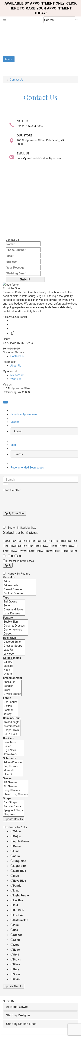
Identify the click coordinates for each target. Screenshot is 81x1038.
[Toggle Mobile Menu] (5, 402)
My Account (17, 375)
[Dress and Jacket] (14, 609)
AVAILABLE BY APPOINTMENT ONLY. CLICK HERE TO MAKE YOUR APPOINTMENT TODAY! (41, 8)
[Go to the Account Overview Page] (4, 19)
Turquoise (19, 861)
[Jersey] (10, 714)
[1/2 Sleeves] (15, 782)
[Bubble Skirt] (15, 622)
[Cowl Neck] (13, 742)
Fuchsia (18, 915)
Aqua (16, 856)
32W (49, 551)
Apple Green (21, 841)
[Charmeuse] (10, 702)
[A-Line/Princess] (13, 762)
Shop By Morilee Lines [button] (21, 1024)
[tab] (44, 431)
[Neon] (8, 670)
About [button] (17, 431)
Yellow (17, 831)
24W (14, 551)
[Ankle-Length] (12, 722)
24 (13, 546)
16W (54, 546)
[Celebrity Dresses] (15, 626)
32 (38, 546)
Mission (15, 422)
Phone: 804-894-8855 (30, 126)
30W (40, 551)
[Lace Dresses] (14, 613)
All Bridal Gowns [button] (17, 1006)
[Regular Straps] (13, 806)
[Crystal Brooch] (12, 694)
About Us (15, 365)
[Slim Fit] (13, 774)
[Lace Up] (14, 650)
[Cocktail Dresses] (19, 593)
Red (15, 930)
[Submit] (76, 19)
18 (69, 541)
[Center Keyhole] (15, 629)
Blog (13, 445)
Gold (16, 954)
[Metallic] (8, 666)
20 (75, 541)
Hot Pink (18, 910)
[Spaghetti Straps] (13, 810)
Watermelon (20, 920)
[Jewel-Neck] (13, 754)
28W (31, 551)
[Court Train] (12, 734)
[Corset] (15, 633)
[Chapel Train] (12, 730)
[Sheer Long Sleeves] (15, 794)
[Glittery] (8, 662)
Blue (16, 875)
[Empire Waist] (13, 766)
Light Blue (19, 866)
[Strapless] (13, 814)
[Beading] (12, 686)
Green (17, 846)
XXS (57, 551)
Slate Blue (19, 871)
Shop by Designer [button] (18, 1015)
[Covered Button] (14, 642)
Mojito (17, 836)
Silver (16, 974)
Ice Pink (18, 900)
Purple (17, 885)
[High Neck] (13, 750)
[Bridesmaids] (19, 585)
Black (16, 964)
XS (65, 551)
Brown (17, 959)
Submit (25, 279)
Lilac (16, 890)
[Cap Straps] (13, 802)
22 (6, 546)
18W (63, 546)
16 (63, 541)
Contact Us (16, 79)
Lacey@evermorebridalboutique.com (39, 158)
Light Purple (21, 895)
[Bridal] (19, 581)
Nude (16, 949)
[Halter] (13, 746)
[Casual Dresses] (19, 589)
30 (31, 546)
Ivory (16, 944)
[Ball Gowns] (14, 601)
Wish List (15, 379)
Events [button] (18, 454)
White (16, 979)
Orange (17, 935)
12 (50, 541)
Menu (8, 59)
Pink (16, 905)
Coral (16, 940)
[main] (40, 184)
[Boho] (14, 605)
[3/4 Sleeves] (15, 786)
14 (56, 541)
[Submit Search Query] (5, 484)
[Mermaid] (13, 770)
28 (25, 546)
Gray (16, 969)
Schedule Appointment (24, 414)
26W (23, 551)
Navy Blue (19, 880)
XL (12, 556)
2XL (19, 556)
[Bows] (12, 690)
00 (14, 541)
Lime (16, 851)
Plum (16, 925)
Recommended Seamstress (27, 467)
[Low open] (14, 654)
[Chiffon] (10, 706)
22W (5, 551)
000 (7, 541)
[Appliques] (12, 682)
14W (45, 546)
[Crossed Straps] (14, 646)
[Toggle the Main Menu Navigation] (71, 67)
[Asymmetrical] (12, 726)
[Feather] (10, 710)
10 (44, 541)
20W (71, 546)
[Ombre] (8, 674)
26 (19, 546)
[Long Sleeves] (15, 790)
